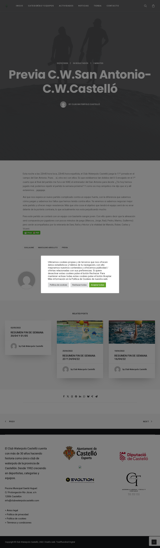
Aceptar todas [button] (97, 285)
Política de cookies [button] (58, 285)
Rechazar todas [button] (79, 285)
